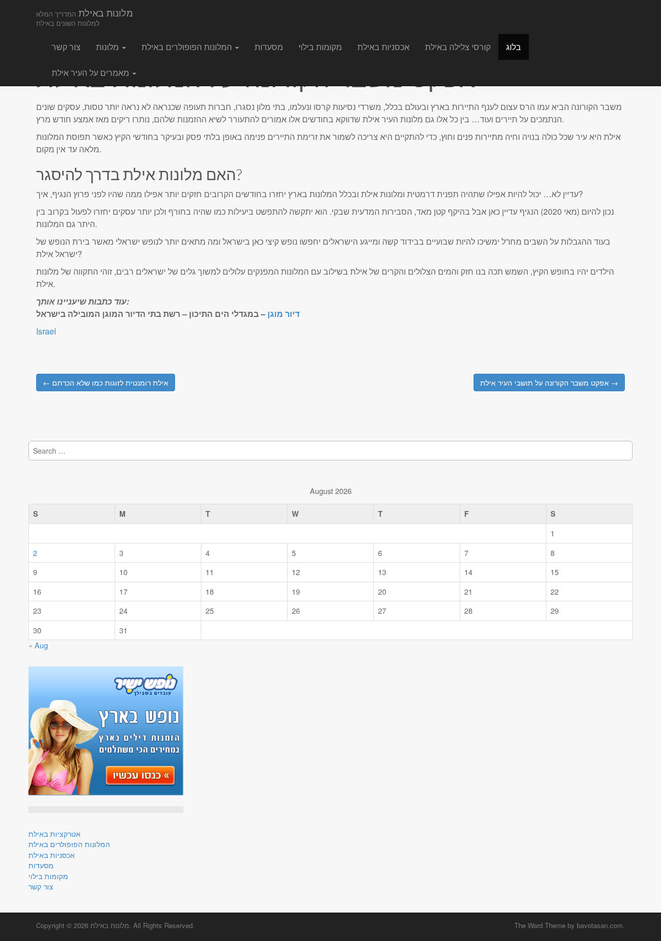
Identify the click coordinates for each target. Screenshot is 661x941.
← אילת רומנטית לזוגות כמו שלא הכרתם (105, 382)
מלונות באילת (84, 17)
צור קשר (66, 47)
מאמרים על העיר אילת (91, 72)
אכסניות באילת (383, 47)
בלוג (513, 47)
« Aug (38, 645)
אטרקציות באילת (54, 833)
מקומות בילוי (320, 47)
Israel (46, 331)
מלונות (108, 47)
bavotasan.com (600, 925)
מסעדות (269, 47)
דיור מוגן (283, 314)
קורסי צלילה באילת (458, 47)
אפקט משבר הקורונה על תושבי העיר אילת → (549, 382)
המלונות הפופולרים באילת (187, 47)
